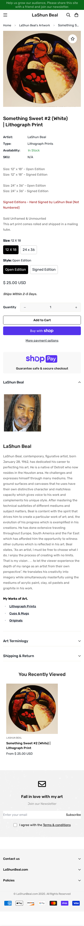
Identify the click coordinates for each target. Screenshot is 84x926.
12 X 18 (10, 250)
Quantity (9, 307)
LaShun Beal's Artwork (34, 25)
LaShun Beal (37, 137)
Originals (16, 620)
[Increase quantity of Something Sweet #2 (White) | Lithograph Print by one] (76, 307)
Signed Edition (44, 269)
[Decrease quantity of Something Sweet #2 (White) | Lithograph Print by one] (24, 307)
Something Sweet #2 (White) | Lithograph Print (28, 745)
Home (7, 25)
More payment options (42, 340)
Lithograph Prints (40, 144)
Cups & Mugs (19, 613)
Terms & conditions (57, 825)
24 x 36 (29, 250)
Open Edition (15, 269)
